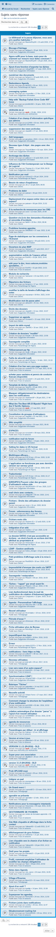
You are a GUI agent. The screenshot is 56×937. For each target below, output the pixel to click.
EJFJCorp (29, 457)
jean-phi (28, 662)
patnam (28, 193)
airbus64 (28, 303)
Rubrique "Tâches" (18, 684)
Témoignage (22, 615)
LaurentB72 (29, 789)
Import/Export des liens (20, 635)
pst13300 (28, 705)
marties (28, 530)
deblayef (28, 50)
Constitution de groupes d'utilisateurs (27, 414)
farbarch (28, 77)
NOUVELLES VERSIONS (27, 114)
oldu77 (27, 513)
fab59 (27, 222)
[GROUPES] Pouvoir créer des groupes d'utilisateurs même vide (28, 483)
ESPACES (14, 430)
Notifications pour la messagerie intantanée (30, 804)
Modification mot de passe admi (24, 301)
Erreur (12, 643)
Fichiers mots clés (18, 519)
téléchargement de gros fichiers (24, 832)
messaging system (18, 91)
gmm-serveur (30, 360)
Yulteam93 (29, 826)
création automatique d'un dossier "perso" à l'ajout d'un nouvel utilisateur (30, 712)
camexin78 (29, 569)
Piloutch (28, 578)
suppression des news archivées (24, 129)
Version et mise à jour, (19, 738)
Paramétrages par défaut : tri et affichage (28, 730)
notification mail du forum (21, 439)
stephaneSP (30, 398)
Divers (20, 44)
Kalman (28, 732)
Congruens (29, 596)
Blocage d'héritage (18, 48)
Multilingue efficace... (19, 455)
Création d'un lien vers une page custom (28, 366)
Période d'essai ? (17, 619)
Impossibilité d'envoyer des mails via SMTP (30, 567)
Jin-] (27, 185)
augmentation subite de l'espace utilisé (28, 255)
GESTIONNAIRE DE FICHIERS (23, 812)
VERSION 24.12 (16, 110)
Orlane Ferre (30, 695)
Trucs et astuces (24, 270)
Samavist (28, 249)
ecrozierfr (29, 379)
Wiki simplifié (15, 422)
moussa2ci (29, 543)
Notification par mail (18, 174)
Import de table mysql (19, 325)
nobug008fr (29, 69)
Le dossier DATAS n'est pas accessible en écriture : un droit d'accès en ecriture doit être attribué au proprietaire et (31, 538)
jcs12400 (28, 123)
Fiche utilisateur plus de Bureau (24, 627)
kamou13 (28, 176)
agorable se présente (19, 795)
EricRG (28, 257)
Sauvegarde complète (19, 342)
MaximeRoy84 (30, 42)
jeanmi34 (28, 670)
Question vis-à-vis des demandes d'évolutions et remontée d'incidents (31, 219)
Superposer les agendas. (21, 894)
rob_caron (29, 872)
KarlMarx (28, 441)
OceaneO (29, 319)
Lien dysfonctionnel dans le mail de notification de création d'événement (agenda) (31, 593)
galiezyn (28, 158)
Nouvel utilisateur (17, 611)
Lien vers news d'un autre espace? (25, 668)
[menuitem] (8, 4)
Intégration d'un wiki (19, 528)
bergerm (28, 284)
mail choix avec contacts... (22, 492)
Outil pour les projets (19, 851)
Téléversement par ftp (19, 350)
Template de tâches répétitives (23, 385)
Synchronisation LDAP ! (20, 676)
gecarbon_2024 (31, 139)
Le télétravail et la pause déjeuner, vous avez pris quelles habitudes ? (30, 38)
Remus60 (29, 897)
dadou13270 (30, 646)
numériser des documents (21, 75)
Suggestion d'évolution (26, 52)
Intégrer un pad (16, 779)
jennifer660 (29, 104)
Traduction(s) (15, 474)
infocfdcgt (29, 629)
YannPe (28, 387)
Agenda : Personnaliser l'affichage (25, 602)
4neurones (29, 806)
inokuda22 (29, 853)
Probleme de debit (18, 191)
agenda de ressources (19, 722)
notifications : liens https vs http (24, 652)
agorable (28, 798)
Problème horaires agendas (22, 228)
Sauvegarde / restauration (21, 575)
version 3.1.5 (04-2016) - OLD (22, 763)
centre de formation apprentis (36, 814)
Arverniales (29, 613)
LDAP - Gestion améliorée (21, 549)
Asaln (27, 344)
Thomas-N (29, 168)
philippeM (28, 495)
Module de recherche (19, 274)
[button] (46, 27)
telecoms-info (30, 605)
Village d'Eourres (17, 878)
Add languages (16, 137)
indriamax (29, 835)
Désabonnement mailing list (22, 911)
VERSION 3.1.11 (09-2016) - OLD (24, 746)
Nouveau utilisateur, (18, 660)
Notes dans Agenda (18, 870)
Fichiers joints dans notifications (25, 903)
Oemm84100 (30, 913)
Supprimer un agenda (19, 317)
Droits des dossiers (18, 309)
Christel (28, 773)
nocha (27, 724)
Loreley (28, 905)
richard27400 (30, 678)
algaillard (28, 757)
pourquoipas (30, 781)
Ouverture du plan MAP (20, 247)
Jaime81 (28, 327)
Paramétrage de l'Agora (27, 87)
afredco (28, 449)
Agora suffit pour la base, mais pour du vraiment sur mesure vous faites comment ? (30, 57)
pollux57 (28, 654)
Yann (27, 864)
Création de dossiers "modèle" (23, 333)
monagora (29, 241)
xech (27, 112)
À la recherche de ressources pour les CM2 (29, 209)
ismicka (28, 424)
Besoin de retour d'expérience (23, 182)
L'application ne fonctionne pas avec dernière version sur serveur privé (31, 464)
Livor (27, 212)
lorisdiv (28, 336)
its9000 (28, 637)
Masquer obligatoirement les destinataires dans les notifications (29, 394)
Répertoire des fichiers (20, 282)
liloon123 (28, 880)
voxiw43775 (29, 368)
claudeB (28, 131)
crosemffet (29, 93)
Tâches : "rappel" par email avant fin (26, 584)
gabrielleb (29, 686)
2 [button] (42, 27)
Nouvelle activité (17, 693)
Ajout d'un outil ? (17, 886)
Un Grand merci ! (17, 787)
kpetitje (28, 888)
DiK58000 (29, 230)
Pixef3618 (29, 561)
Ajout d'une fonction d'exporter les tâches (29, 67)
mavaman (29, 295)
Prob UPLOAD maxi (18, 771)
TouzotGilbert (30, 150)
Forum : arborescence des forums (25, 511)
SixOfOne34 (30, 486)
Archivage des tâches (19, 156)
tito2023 (28, 85)
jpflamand (29, 740)
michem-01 (29, 522)
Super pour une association (22, 754)
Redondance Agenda (19, 83)
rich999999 (29, 716)
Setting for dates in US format (23, 447)
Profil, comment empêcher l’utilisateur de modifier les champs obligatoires (29, 860)
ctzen (27, 505)
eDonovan (29, 621)
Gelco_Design (30, 551)
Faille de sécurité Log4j (20, 358)
